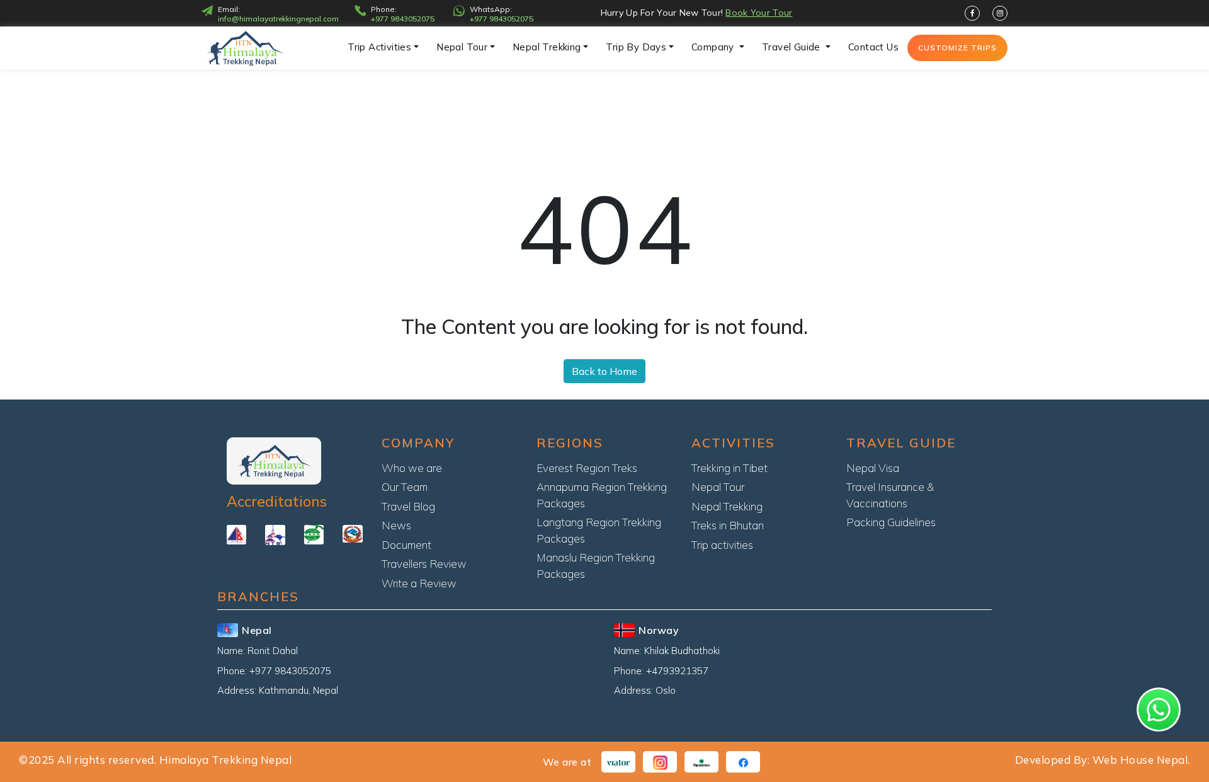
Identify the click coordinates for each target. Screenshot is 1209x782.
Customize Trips (957, 47)
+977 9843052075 (402, 19)
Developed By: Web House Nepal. (1102, 759)
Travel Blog (408, 506)
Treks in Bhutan (727, 525)
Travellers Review (424, 563)
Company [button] (714, 47)
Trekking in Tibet (729, 467)
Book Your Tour (758, 12)
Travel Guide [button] (792, 47)
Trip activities (379, 47)
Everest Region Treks (586, 467)
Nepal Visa (872, 467)
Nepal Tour (461, 47)
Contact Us (873, 47)
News (396, 525)
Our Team (405, 486)
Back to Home (604, 371)
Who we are (412, 467)
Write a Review (419, 583)
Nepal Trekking (547, 47)
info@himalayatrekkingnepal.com (278, 19)
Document (406, 544)
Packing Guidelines (891, 522)
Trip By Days (636, 47)
